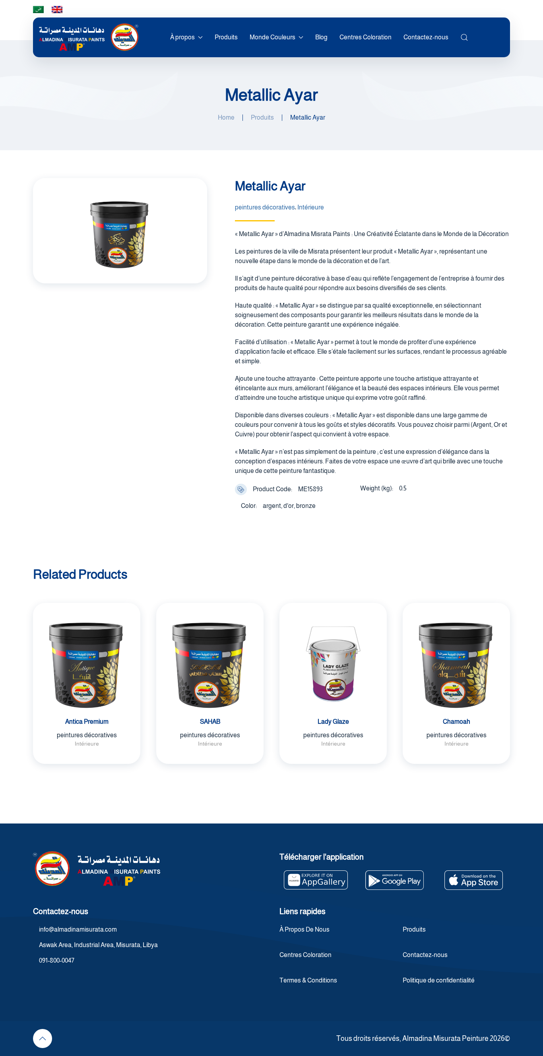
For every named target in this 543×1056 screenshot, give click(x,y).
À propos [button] (182, 37)
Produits (226, 37)
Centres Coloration (365, 37)
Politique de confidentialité (439, 980)
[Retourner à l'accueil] (88, 37)
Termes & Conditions (308, 980)
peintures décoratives (265, 207)
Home (226, 117)
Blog (321, 37)
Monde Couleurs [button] (272, 37)
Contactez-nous (425, 37)
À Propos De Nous (304, 929)
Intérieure (310, 207)
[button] (464, 37)
